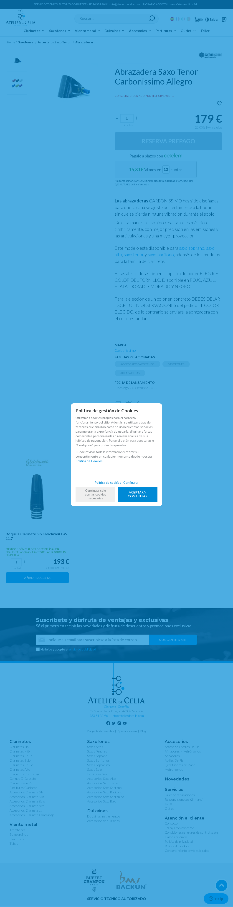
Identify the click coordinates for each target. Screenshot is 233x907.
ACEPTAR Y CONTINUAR (137, 494)
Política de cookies (108, 482)
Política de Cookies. (89, 461)
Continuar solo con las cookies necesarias (95, 494)
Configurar (131, 482)
